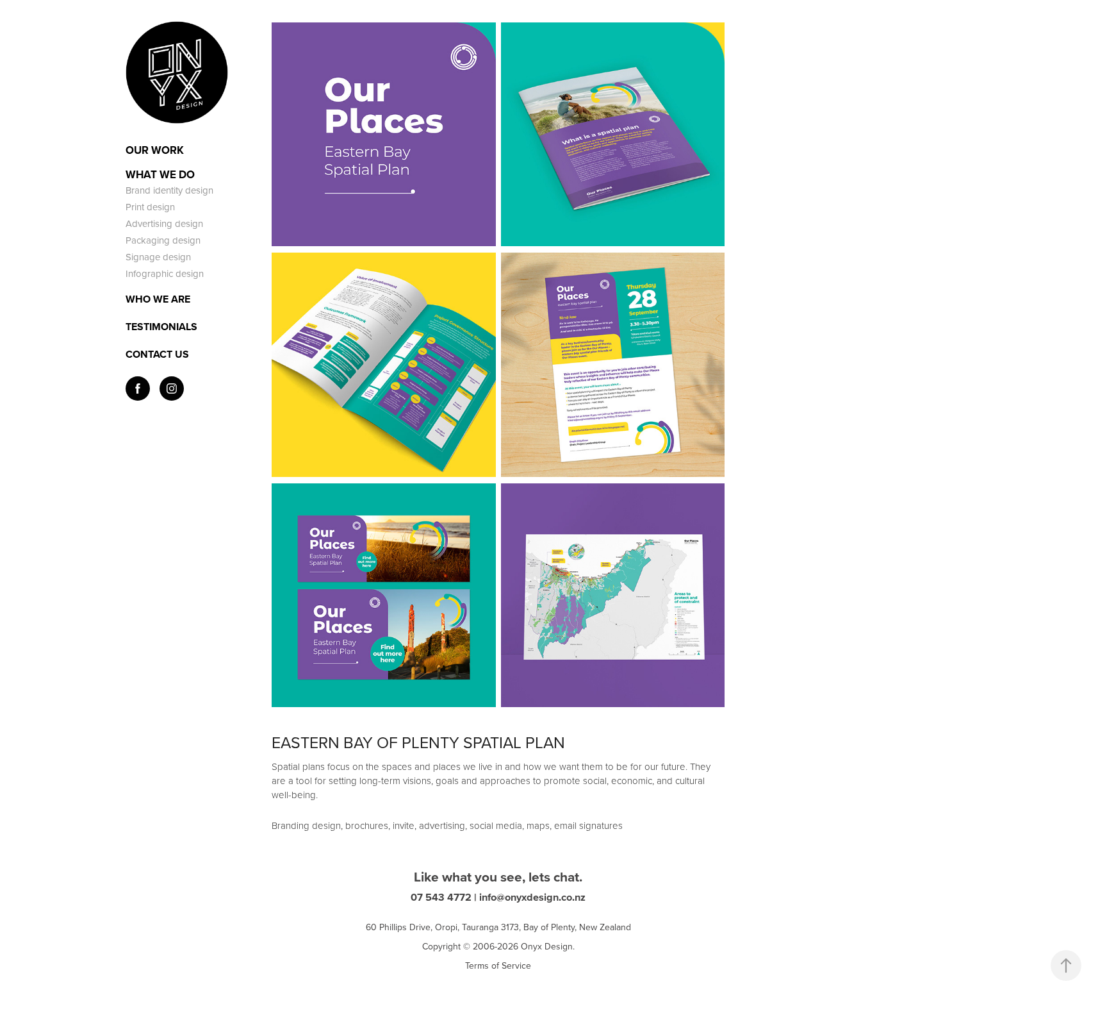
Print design (150, 206)
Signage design (158, 256)
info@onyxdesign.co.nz (532, 897)
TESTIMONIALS (161, 326)
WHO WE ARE (158, 299)
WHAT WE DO (160, 174)
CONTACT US (157, 354)
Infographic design (165, 273)
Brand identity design (169, 190)
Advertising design (164, 223)
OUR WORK (155, 150)
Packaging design (163, 240)
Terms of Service (498, 965)
